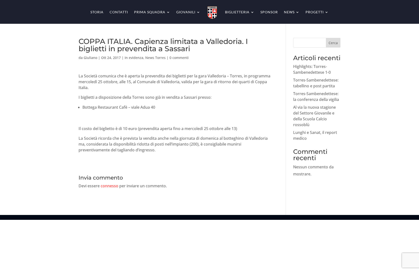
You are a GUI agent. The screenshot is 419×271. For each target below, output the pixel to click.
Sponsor (269, 12)
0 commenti (179, 57)
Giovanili (185, 12)
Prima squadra (149, 12)
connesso (109, 186)
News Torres (155, 57)
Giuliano (90, 57)
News (289, 12)
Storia (97, 12)
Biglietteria (237, 12)
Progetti (315, 12)
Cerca (333, 43)
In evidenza (134, 57)
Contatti (119, 12)
